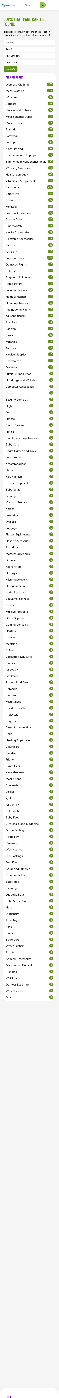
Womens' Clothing (29, 84)
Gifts (29, 997)
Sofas (29, 650)
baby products (29, 457)
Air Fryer (29, 348)
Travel (29, 335)
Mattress (29, 341)
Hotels (29, 431)
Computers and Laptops (29, 155)
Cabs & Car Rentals (29, 901)
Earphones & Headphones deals (29, 161)
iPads (29, 933)
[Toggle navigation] (53, 5)
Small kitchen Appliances (29, 438)
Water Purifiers (29, 946)
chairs (29, 470)
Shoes (29, 200)
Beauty (29, 245)
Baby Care (29, 444)
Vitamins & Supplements (29, 181)
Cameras (29, 689)
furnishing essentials (29, 727)
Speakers (29, 322)
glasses (29, 637)
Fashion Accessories (29, 213)
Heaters (29, 631)
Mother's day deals (29, 554)
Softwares (29, 881)
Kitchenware (29, 566)
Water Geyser (29, 991)
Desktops (29, 367)
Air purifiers (29, 804)
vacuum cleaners (29, 290)
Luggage (29, 528)
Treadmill (29, 971)
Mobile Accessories (29, 232)
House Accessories (29, 541)
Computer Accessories (29, 386)
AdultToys (29, 920)
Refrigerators (29, 283)
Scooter (29, 952)
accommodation (29, 464)
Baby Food (29, 817)
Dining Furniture (29, 586)
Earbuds (29, 129)
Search (9, 68)
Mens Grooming (29, 772)
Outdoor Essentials (29, 984)
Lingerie (29, 560)
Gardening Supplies (29, 869)
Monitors (29, 206)
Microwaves (29, 701)
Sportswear (29, 361)
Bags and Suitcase (29, 277)
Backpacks (29, 939)
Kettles (29, 508)
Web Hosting (29, 849)
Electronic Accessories (29, 239)
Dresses (29, 521)
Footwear (29, 136)
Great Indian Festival (29, 965)
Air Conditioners (29, 316)
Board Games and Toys (29, 451)
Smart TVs (29, 193)
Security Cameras (29, 399)
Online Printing (29, 830)
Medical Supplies (29, 354)
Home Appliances (29, 303)
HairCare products (29, 174)
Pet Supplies (29, 811)
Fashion (29, 329)
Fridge (29, 759)
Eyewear (29, 695)
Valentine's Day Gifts (29, 656)
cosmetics (29, 515)
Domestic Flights (29, 264)
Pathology (29, 836)
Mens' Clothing (29, 91)
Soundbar (29, 547)
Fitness (29, 419)
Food (29, 412)
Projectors (29, 714)
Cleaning (29, 888)
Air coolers (29, 669)
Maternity (29, 843)
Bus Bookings (29, 856)
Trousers (29, 663)
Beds (29, 734)
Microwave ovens (29, 579)
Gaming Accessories (29, 959)
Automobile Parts (29, 875)
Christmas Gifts (29, 708)
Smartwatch (29, 226)
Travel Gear (29, 766)
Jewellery (29, 251)
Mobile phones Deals (29, 116)
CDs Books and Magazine (29, 824)
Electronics (29, 187)
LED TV (29, 271)
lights (29, 798)
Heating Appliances (29, 740)
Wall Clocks (29, 978)
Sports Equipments (29, 483)
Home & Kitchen (29, 296)
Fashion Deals (29, 258)
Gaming (29, 496)
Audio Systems (29, 592)
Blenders (29, 753)
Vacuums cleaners (29, 598)
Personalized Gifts (29, 682)
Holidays (29, 573)
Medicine (29, 644)
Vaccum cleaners (29, 502)
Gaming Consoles (29, 624)
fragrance (29, 721)
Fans (29, 926)
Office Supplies (29, 618)
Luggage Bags (29, 894)
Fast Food (29, 862)
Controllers (29, 746)
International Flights (29, 309)
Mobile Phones (29, 123)
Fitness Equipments (29, 534)
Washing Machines (29, 168)
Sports (29, 605)
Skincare (29, 103)
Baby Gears (29, 489)
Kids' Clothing (29, 149)
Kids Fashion (29, 476)
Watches (29, 97)
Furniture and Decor (29, 374)
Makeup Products (29, 611)
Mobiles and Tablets (29, 110)
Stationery (29, 913)
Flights (29, 406)
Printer (29, 393)
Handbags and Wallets (29, 380)
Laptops (29, 142)
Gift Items (29, 676)
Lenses (29, 791)
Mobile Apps (29, 779)
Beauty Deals (29, 219)
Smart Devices (29, 425)
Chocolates (29, 785)
